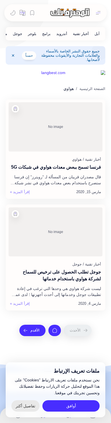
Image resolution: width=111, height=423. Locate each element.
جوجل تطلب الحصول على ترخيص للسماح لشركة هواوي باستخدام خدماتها (62, 275)
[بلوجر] (32, 33)
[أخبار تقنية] (81, 33)
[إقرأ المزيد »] (20, 192)
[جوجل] (17, 33)
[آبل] (97, 33)
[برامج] (46, 33)
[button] (22, 13)
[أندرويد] (61, 33)
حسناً (29, 56)
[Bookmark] (32, 13)
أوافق (71, 406)
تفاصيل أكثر (25, 406)
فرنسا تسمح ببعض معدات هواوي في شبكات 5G (56, 167)
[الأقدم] (32, 330)
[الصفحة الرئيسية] (54, 330)
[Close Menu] (13, 55)
